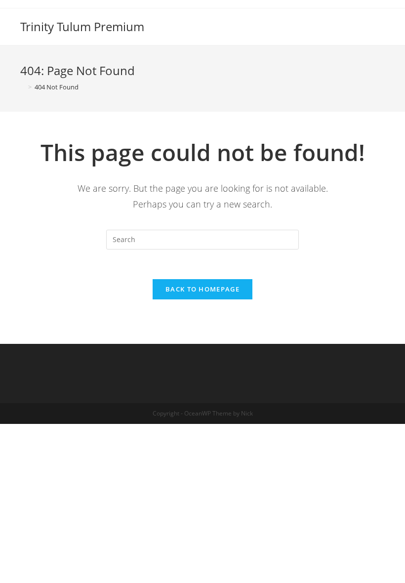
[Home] (22, 87)
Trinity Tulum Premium (82, 26)
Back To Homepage (202, 289)
